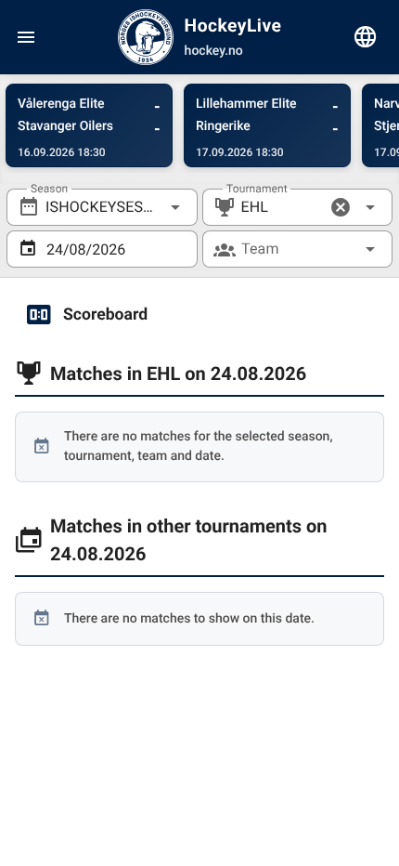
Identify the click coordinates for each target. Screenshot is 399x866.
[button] (340, 207)
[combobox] (102, 207)
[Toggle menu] (26, 37)
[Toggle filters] (365, 37)
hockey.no (214, 51)
